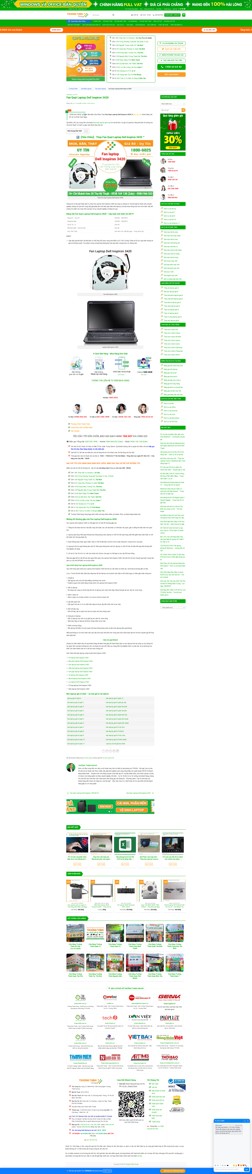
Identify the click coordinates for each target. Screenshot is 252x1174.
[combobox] (173, 607)
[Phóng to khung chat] (244, 1120)
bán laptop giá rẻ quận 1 (75, 702)
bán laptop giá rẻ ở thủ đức (115, 727)
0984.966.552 (82, 9)
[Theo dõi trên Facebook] (179, 9)
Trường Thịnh (73, 89)
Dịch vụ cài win (169, 403)
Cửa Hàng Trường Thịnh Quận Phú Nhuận (134, 976)
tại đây (139, 1156)
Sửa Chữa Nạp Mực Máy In (91, 25)
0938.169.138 (73, 9)
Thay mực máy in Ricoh (172, 355)
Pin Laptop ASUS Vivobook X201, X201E (126, 906)
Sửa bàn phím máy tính (171, 265)
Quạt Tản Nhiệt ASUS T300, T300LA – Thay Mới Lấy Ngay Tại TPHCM (150, 906)
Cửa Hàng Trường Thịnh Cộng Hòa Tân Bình (174, 946)
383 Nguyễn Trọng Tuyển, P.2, (129, 45)
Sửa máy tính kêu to (171, 247)
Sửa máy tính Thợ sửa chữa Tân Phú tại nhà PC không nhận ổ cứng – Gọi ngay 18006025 (172, 583)
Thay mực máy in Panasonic (173, 351)
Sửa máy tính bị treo (171, 239)
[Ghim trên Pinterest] (114, 751)
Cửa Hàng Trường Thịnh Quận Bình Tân (154, 975)
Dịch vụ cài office (170, 407)
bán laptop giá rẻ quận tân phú (116, 711)
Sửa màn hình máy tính (171, 268)
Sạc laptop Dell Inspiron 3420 (79, 665)
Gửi (247, 1169)
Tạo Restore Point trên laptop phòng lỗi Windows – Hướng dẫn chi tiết (172, 548)
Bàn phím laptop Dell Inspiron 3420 (81, 661)
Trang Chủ (97, 21)
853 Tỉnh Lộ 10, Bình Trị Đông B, (131, 78)
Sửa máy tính (107, 21)
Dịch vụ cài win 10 (170, 220)
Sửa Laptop (157, 21)
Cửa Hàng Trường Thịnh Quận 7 (174, 975)
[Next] (150, 807)
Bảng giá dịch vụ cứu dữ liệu (173, 387)
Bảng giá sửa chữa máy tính (173, 366)
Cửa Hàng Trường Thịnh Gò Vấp (75, 945)
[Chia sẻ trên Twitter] (106, 751)
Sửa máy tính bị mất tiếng (173, 250)
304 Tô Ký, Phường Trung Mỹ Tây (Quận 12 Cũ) (132, 42)
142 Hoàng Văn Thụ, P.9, (129, 75)
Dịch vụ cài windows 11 (172, 223)
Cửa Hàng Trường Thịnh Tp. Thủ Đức (95, 975)
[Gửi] (113, 15)
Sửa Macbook (140, 25)
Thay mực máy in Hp (171, 329)
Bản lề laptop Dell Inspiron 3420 (80, 678)
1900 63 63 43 (84, 1125)
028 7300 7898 (95, 1125)
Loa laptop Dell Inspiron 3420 (79, 682)
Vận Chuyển (75, 431)
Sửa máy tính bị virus (171, 232)
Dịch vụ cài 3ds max (170, 421)
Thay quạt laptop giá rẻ (172, 306)
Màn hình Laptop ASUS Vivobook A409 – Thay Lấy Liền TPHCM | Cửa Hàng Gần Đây (102, 906)
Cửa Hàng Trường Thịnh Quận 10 (115, 945)
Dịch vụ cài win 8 (169, 216)
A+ (225, 1165)
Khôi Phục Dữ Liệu (108, 25)
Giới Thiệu (155, 1084)
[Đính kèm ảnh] (215, 1165)
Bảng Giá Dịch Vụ (149, 9)
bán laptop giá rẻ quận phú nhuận (117, 719)
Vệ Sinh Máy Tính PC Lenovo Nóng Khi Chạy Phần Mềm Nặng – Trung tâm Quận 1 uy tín (172, 476)
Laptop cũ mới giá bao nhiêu (115, 744)
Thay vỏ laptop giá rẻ (171, 313)
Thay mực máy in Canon (172, 333)
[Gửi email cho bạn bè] (110, 751)
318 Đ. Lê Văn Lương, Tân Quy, (129, 67)
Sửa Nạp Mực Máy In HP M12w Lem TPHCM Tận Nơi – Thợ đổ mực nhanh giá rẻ (173, 592)
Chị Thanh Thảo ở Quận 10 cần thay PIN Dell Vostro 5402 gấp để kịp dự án (172, 557)
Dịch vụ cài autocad (170, 411)
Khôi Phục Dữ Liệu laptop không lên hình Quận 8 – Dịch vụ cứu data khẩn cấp (172, 565)
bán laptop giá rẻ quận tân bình (116, 707)
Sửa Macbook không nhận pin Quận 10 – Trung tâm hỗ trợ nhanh (172, 483)
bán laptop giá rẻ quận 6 (75, 723)
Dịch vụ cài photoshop (171, 418)
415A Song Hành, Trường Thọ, (129, 53)
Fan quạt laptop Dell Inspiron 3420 (80, 672)
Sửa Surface (151, 25)
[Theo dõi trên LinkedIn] (184, 9)
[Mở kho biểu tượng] (248, 1165)
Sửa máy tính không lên (172, 243)
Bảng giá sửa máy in (170, 376)
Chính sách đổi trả (158, 1100)
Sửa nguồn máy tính (170, 275)
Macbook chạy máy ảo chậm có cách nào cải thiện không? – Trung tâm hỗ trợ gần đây (172, 491)
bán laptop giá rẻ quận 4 (75, 715)
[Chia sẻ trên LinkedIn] (117, 751)
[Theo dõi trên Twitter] (180, 9)
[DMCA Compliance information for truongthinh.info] (176, 1110)
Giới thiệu (159, 9)
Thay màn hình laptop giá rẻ (173, 299)
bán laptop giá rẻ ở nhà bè (115, 731)
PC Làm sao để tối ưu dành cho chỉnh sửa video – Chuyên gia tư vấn (172, 468)
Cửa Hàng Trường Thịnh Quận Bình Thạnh (134, 946)
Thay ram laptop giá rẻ (171, 320)
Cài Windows (132, 21)
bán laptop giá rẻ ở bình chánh (116, 739)
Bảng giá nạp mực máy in (172, 380)
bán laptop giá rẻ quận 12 (114, 698)
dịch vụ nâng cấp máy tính (173, 279)
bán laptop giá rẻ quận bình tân (116, 715)
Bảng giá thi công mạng (172, 384)
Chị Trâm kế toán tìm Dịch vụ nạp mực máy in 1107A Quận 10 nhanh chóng (171, 530)
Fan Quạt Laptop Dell (108, 758)
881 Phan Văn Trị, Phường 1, (128, 38)
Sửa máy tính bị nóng (171, 257)
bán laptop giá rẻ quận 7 (75, 727)
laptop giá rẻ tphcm (74, 698)
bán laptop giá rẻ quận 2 (75, 707)
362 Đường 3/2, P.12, (126, 71)
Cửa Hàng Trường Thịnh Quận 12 (95, 945)
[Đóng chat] (247, 1120)
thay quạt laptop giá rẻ (101, 123)
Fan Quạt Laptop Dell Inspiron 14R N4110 (84, 793)
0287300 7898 (91, 441)
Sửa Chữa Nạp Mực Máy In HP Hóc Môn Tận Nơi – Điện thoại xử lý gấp (172, 523)
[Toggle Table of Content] (85, 131)
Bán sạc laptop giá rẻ (171, 292)
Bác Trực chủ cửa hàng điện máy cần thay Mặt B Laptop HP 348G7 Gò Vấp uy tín (172, 539)
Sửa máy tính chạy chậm (172, 236)
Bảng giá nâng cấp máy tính (173, 394)
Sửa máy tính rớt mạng (171, 254)
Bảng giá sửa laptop (170, 369)
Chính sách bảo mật (158, 1097)
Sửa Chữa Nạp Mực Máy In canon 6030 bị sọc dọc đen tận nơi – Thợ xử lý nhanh (172, 574)
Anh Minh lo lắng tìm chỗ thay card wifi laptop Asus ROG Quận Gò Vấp (172, 516)
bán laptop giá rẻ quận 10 (76, 739)
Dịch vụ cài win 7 (169, 212)
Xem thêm (77, 864)
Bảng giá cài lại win (170, 373)
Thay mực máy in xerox (172, 344)
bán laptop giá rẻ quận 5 (75, 719)
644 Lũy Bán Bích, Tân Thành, (129, 64)
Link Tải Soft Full (91, 1140)
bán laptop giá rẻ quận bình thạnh (117, 723)
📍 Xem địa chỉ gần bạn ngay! (173, 1171)
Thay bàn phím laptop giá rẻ (173, 295)
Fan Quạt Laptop (100, 89)
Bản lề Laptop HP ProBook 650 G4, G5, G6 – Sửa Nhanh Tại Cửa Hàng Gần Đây (174, 906)
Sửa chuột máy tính (170, 261)
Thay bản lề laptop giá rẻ (172, 302)
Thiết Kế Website (176, 25)
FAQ (141, 9)
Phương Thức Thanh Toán (80, 424)
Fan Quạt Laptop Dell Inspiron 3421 (138, 793)
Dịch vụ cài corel (169, 414)
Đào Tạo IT (120, 25)
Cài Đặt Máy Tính (145, 21)
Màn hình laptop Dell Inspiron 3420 (80, 668)
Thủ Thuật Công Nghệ (131, 9)
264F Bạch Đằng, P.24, (128, 60)
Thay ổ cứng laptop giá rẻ (173, 317)
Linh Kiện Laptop (86, 89)
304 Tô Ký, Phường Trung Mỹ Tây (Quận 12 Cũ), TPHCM (94, 476)
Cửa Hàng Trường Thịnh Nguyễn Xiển (115, 975)
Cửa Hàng (129, 25)
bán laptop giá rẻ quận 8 (75, 731)
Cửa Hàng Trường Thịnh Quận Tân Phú (75, 975)
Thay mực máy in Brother (172, 337)
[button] (172, 15)
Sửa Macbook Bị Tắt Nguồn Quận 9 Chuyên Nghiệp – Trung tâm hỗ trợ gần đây (172, 500)
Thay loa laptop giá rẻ (171, 310)
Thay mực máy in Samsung (173, 347)
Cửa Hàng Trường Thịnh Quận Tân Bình (154, 945)
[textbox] (172, 607)
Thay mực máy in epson (172, 340)
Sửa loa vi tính (169, 272)
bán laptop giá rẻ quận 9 (75, 735)
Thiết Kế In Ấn (163, 25)
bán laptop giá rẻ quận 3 (75, 711)
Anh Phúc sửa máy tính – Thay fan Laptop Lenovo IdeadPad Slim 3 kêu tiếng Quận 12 (172, 460)
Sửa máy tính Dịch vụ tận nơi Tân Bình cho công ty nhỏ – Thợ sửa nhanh (171, 508)
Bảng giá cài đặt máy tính (172, 391)
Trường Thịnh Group (88, 103)
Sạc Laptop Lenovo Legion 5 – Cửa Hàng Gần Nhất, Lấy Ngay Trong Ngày (77, 906)
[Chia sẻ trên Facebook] (103, 751)
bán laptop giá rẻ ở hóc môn (115, 735)
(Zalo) (120, 441)
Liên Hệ (175, 9)
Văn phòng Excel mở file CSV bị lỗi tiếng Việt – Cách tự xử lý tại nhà (172, 453)
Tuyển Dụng (167, 9)
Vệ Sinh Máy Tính (120, 21)
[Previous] (70, 807)
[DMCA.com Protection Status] (176, 1100)
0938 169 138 (136, 441)
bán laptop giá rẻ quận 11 (76, 744)
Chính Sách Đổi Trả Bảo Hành (81, 427)
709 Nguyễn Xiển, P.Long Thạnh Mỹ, (131, 56)
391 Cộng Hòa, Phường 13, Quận (130, 49)
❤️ (243, 1165)
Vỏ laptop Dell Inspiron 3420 (78, 675)
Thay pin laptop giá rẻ (171, 288)
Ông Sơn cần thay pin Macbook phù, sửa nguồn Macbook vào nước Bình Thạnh (172, 445)
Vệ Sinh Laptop (169, 21)
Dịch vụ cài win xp (170, 209)
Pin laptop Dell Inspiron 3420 (78, 658)
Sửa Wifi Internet (74, 25)
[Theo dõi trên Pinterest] (182, 9)
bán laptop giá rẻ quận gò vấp (116, 702)
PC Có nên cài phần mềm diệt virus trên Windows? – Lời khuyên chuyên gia (172, 436)
